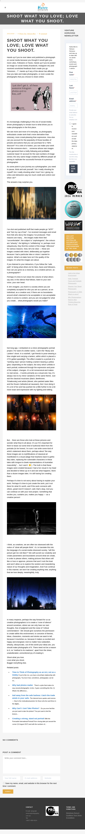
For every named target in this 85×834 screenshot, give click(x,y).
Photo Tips (22, 34)
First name (71, 73)
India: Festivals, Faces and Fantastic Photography (74, 281)
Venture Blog (31, 34)
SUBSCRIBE (73, 169)
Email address (72, 100)
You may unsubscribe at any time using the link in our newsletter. (73, 156)
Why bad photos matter (22, 685)
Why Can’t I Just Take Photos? (25, 708)
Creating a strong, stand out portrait (28, 719)
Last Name (71, 87)
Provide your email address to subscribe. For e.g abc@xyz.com (73, 114)
